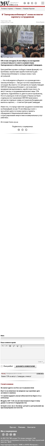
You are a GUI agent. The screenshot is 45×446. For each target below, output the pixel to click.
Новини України (28, 9)
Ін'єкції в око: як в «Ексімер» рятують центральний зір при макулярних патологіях (22, 407)
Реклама (21, 427)
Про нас (13, 427)
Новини (18, 9)
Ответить (40, 373)
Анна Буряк (40, 22)
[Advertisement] (22, 236)
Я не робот (8, 366)
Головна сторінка (7, 9)
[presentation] (2, 346)
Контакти (31, 427)
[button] (2, 346)
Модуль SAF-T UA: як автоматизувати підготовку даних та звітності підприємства (20, 402)
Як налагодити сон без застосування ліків (17, 388)
